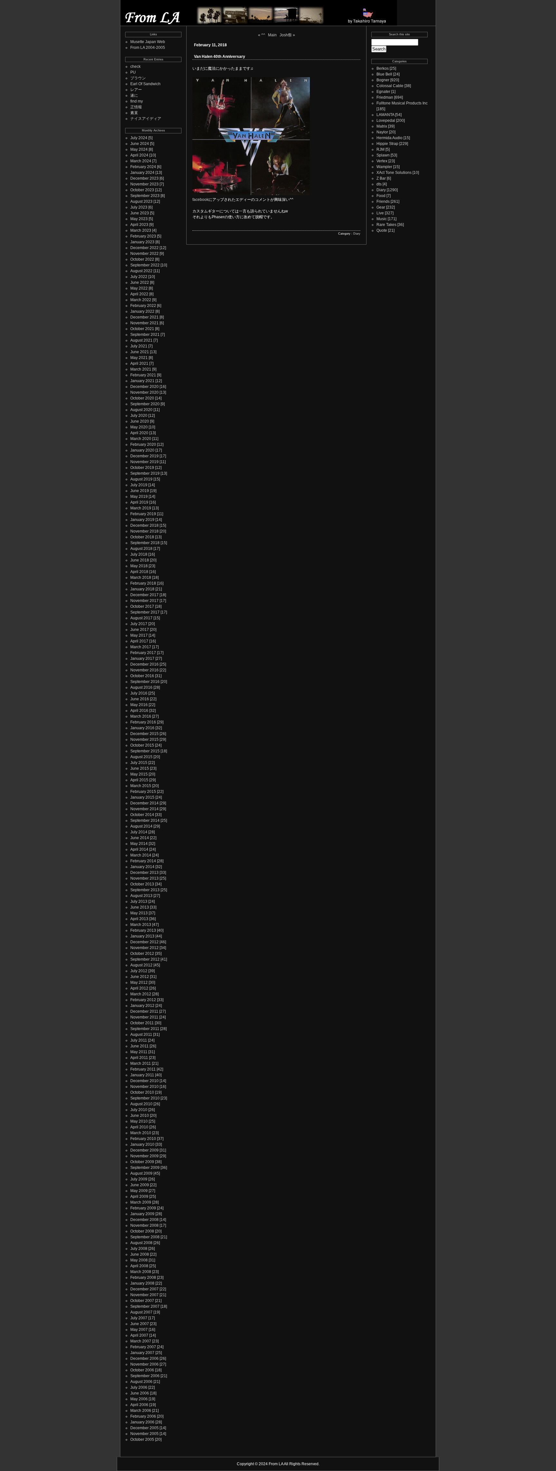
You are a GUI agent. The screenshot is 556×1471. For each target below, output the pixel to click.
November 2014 (144, 809)
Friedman (384, 97)
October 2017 (142, 606)
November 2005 (144, 1433)
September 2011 (144, 1029)
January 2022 (142, 311)
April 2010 (139, 1127)
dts (379, 184)
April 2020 (139, 433)
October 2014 (142, 814)
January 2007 (142, 1352)
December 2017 (144, 595)
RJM (380, 149)
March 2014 (140, 855)
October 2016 (142, 676)
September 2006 (145, 1376)
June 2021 (139, 352)
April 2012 (139, 988)
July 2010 (138, 1110)
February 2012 (143, 1000)
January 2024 (142, 172)
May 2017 (139, 635)
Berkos (382, 68)
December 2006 (144, 1358)
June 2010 (139, 1115)
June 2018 (139, 560)
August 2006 (141, 1381)
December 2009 (144, 1150)
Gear (380, 207)
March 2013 (140, 924)
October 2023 (142, 190)
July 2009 (138, 1179)
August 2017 (141, 618)
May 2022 (139, 288)
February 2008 (143, 1277)
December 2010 (144, 1081)
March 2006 (140, 1410)
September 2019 (145, 473)
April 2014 (139, 849)
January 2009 (142, 1214)
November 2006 (144, 1364)
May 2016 (139, 705)
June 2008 (139, 1254)
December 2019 (144, 456)
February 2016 (143, 722)
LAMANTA (385, 114)
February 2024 (143, 167)
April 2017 (139, 641)
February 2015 (143, 791)
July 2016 (138, 693)
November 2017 (144, 600)
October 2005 (142, 1439)
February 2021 (143, 375)
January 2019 (142, 519)
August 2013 (141, 895)
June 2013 (139, 907)
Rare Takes (386, 224)
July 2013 (138, 901)
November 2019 (144, 462)
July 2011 (138, 1040)
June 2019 (139, 491)
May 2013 (139, 913)
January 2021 (142, 381)
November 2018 (144, 531)
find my (136, 101)
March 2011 (140, 1063)
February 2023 (143, 236)
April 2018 (139, 572)
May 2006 (139, 1399)
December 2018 (144, 525)
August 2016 (141, 687)
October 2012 (142, 953)
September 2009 (145, 1167)
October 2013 (142, 884)
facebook (200, 199)
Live (380, 213)
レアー (136, 89)
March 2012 (140, 994)
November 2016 (144, 670)
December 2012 (144, 942)
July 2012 (138, 971)
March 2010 (140, 1133)
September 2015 (145, 751)
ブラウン (138, 78)
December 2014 (144, 803)
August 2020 (141, 410)
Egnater (383, 91)
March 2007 (140, 1341)
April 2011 (139, 1057)
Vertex (381, 161)
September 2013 (145, 890)
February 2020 (143, 444)
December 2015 (144, 733)
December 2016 (144, 664)
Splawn (383, 155)
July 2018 (138, 554)
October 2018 (142, 537)
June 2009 (139, 1185)
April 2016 (139, 710)
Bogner (382, 80)
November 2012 (144, 948)
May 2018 (139, 566)
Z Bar (381, 178)
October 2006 (142, 1370)
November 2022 (144, 253)
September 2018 (145, 543)
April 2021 (139, 363)
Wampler (384, 167)
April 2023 (139, 224)
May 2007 (139, 1329)
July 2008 (138, 1248)
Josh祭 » (287, 35)
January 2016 (142, 728)
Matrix (381, 126)
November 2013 (144, 878)
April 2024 (139, 155)
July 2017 (138, 624)
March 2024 (140, 161)
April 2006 (139, 1405)
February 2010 (143, 1138)
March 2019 (140, 508)
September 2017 (145, 612)
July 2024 (138, 138)
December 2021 (144, 317)
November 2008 (144, 1225)
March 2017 (140, 647)
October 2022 (142, 259)
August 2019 (141, 479)
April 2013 (139, 919)
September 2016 (145, 681)
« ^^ (261, 35)
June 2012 (139, 976)
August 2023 (141, 201)
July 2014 (138, 832)
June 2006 (139, 1393)
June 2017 (139, 629)
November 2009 (144, 1156)
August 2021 (141, 340)
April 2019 (139, 502)
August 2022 (141, 271)
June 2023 (139, 213)
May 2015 (139, 774)
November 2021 (144, 323)
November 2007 (144, 1295)
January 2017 (142, 658)
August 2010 (141, 1104)
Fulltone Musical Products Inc (402, 103)
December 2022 (144, 248)
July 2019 (138, 485)
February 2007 (143, 1347)
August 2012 (141, 965)
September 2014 (145, 820)
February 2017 (143, 652)
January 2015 (142, 797)
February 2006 (143, 1416)
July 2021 (138, 346)
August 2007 (141, 1312)
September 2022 (145, 265)
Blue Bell (384, 74)
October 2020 (142, 398)
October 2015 (142, 745)
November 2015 (144, 739)
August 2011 (141, 1034)
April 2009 (139, 1196)
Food (380, 195)
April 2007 (139, 1335)
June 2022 (139, 282)
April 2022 (139, 294)
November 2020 (144, 392)
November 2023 (144, 184)
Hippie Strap (387, 143)
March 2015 (140, 786)
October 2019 (142, 467)
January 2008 (142, 1283)
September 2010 (145, 1098)
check (135, 66)
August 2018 (141, 548)
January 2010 (142, 1144)
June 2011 (139, 1046)
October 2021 (142, 329)
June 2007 (139, 1324)
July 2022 (138, 276)
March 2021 (140, 369)
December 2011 (144, 1011)
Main (272, 35)
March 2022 (140, 300)
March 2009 (140, 1202)
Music (381, 219)
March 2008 (140, 1271)
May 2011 (138, 1052)
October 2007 (142, 1300)
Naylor (382, 132)
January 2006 (142, 1422)
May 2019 (139, 496)
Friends (383, 201)
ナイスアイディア (145, 118)
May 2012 (139, 982)
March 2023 (140, 230)
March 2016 (140, 716)
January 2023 (142, 242)
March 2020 (140, 438)
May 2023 (139, 219)
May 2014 (139, 843)
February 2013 (143, 930)
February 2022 (143, 305)
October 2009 (142, 1162)
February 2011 (143, 1069)
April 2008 (139, 1266)
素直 (134, 113)
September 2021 (145, 334)
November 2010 (144, 1086)
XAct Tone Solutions (394, 172)
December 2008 (144, 1219)
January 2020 (142, 450)
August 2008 (141, 1243)
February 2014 (143, 861)
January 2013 (142, 936)
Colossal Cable (389, 86)
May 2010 (139, 1121)
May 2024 (139, 149)
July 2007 (138, 1318)
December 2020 (144, 386)
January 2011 (142, 1075)
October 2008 (142, 1231)
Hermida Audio (389, 138)
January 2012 (142, 1005)
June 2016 (139, 699)
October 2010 (142, 1092)
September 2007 (145, 1306)
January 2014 (142, 867)
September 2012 (145, 959)
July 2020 (138, 415)
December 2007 (144, 1289)
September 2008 (145, 1237)
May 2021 (139, 357)
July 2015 (138, 762)
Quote (381, 230)
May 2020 (139, 427)
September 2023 (145, 195)
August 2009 (141, 1173)
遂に (134, 95)
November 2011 (144, 1017)
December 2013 (144, 872)
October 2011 (142, 1023)
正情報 (136, 107)
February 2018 (143, 583)
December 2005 (144, 1428)
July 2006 (138, 1387)
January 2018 (142, 589)
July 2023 (138, 207)
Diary (356, 233)
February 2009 (143, 1208)
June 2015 (139, 768)
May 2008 (139, 1260)
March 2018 (140, 577)
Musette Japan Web (147, 42)
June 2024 (139, 143)
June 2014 (139, 838)
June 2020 (139, 421)
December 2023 (144, 178)
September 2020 (145, 404)
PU (133, 72)
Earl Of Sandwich (145, 84)
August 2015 (141, 757)
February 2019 (143, 514)
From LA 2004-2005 (147, 47)
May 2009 (139, 1190)
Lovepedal (385, 120)
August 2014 (141, 826)
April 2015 (139, 780)
